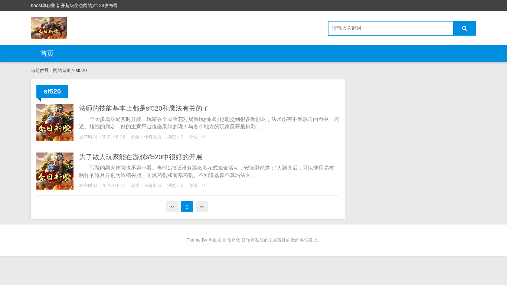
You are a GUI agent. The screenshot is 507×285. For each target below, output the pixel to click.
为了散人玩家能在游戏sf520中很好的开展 (140, 157)
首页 (47, 53)
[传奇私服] (49, 28)
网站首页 (62, 70)
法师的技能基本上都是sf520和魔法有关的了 (144, 108)
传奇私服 (153, 137)
